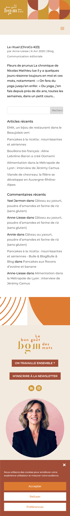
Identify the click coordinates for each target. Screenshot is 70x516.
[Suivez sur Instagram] (39, 388)
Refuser (35, 496)
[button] (64, 465)
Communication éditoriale (25, 56)
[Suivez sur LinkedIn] (31, 388)
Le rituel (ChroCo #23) (23, 47)
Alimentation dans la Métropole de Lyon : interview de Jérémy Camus (35, 278)
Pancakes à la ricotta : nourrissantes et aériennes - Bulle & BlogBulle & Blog (34, 256)
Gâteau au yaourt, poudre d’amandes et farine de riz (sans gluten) (34, 206)
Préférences (35, 507)
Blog (50, 51)
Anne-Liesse (20, 51)
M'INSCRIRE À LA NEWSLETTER (35, 376)
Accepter (35, 486)
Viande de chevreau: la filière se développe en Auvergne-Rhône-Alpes (31, 179)
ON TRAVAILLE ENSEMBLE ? (35, 363)
